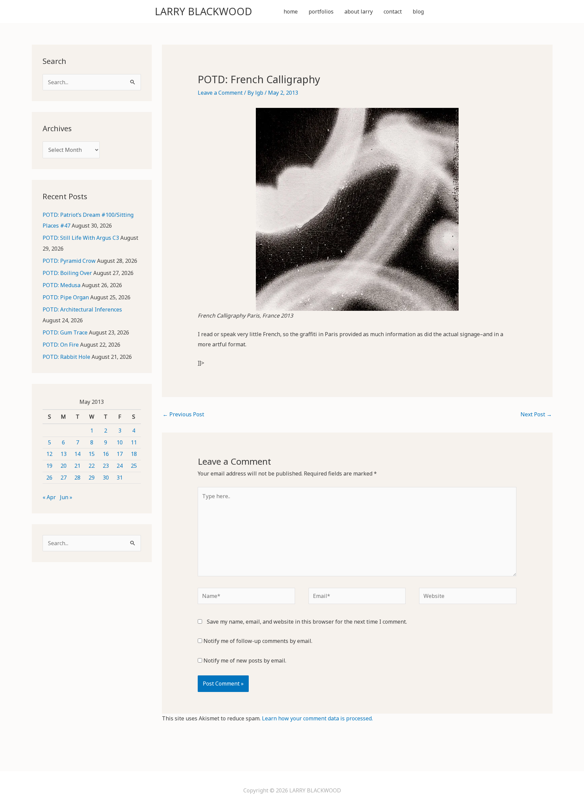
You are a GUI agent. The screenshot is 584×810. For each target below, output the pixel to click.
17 (120, 454)
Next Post (536, 414)
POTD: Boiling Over (67, 273)
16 (106, 454)
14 (77, 454)
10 (120, 442)
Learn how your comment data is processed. (317, 718)
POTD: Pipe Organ (66, 297)
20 (63, 465)
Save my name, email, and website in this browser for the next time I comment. (307, 621)
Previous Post (183, 414)
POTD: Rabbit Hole (66, 357)
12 (49, 454)
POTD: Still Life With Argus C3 (81, 237)
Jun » (66, 497)
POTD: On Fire (61, 344)
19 (49, 465)
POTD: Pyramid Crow (69, 260)
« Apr (49, 497)
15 (92, 454)
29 (92, 477)
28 (77, 477)
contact (393, 11)
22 (92, 465)
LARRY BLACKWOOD (203, 11)
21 (77, 465)
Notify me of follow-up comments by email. (257, 641)
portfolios (321, 11)
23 (106, 465)
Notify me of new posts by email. (244, 660)
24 (120, 465)
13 (63, 454)
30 (106, 477)
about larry (358, 11)
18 (134, 454)
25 (134, 465)
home (291, 11)
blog (418, 11)
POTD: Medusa (61, 285)
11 (134, 442)
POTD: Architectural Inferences (82, 309)
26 (49, 477)
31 (120, 477)
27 (63, 477)
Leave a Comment (220, 92)
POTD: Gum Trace (65, 332)
